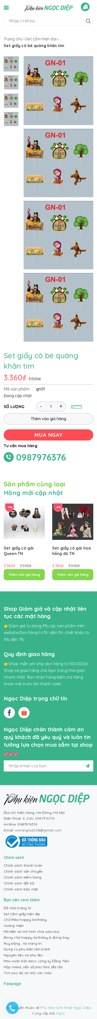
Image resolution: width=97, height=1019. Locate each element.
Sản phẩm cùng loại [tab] (34, 484)
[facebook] (9, 712)
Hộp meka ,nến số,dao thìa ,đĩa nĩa (33, 967)
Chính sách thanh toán (23, 865)
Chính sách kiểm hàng (22, 877)
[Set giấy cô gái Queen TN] (24, 522)
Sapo (60, 1013)
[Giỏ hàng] (85, 6)
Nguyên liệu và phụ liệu (23, 955)
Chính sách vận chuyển (23, 871)
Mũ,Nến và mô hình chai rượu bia (31, 931)
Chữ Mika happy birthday (25, 919)
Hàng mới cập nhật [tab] (33, 492)
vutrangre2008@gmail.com (38, 830)
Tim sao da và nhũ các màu (28, 973)
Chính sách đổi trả (19, 883)
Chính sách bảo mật (21, 889)
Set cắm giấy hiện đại (22, 914)
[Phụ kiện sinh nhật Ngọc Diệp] (48, 7)
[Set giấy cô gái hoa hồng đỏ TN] (72, 522)
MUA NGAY (48, 435)
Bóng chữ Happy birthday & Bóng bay (36, 937)
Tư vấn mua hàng (20, 445)
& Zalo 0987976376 (38, 818)
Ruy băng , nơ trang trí (23, 943)
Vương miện (14, 925)
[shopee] (24, 712)
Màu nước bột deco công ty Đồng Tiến (36, 961)
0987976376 (41, 457)
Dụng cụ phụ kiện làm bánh (27, 949)
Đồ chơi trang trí (17, 908)
